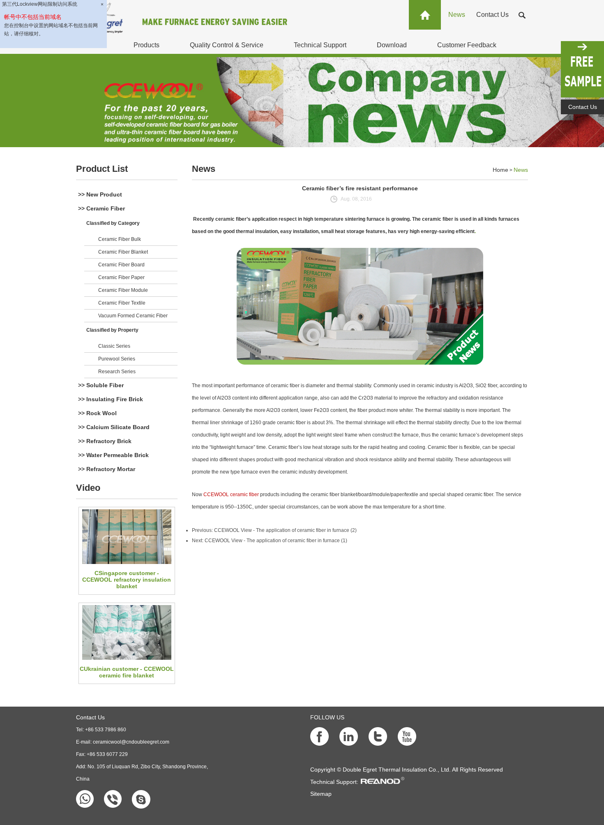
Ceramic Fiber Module (123, 290)
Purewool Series (116, 359)
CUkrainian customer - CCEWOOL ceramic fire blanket (127, 672)
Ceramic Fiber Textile (121, 303)
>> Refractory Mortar (106, 469)
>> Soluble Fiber (101, 385)
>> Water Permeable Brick (113, 455)
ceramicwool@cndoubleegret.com (131, 742)
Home (500, 169)
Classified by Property (112, 330)
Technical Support (320, 45)
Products (146, 45)
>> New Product (100, 194)
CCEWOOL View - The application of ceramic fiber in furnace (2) (285, 530)
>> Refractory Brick (104, 441)
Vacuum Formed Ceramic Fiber (133, 316)
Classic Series (114, 346)
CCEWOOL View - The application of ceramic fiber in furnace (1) (276, 540)
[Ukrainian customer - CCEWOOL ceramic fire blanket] (126, 632)
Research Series (117, 371)
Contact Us (492, 14)
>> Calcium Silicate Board (114, 427)
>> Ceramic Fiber (101, 208)
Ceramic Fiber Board (121, 265)
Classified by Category (113, 223)
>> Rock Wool (97, 413)
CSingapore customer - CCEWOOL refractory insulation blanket (126, 579)
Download (392, 45)
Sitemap (321, 793)
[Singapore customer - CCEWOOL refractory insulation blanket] (126, 536)
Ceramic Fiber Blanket (123, 252)
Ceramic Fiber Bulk (119, 239)
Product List (102, 169)
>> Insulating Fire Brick (110, 399)
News (456, 14)
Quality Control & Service (226, 45)
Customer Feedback (466, 45)
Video (88, 488)
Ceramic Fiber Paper (121, 277)
